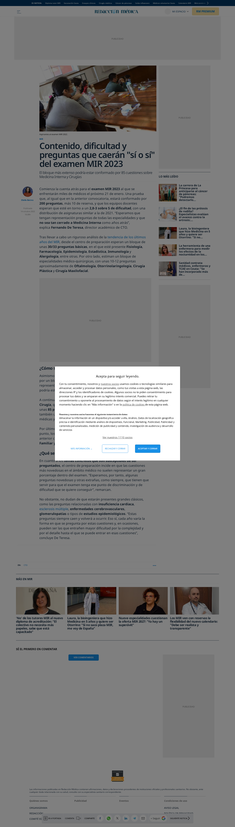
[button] (117, 437)
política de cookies (133, 404)
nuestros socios (110, 384)
